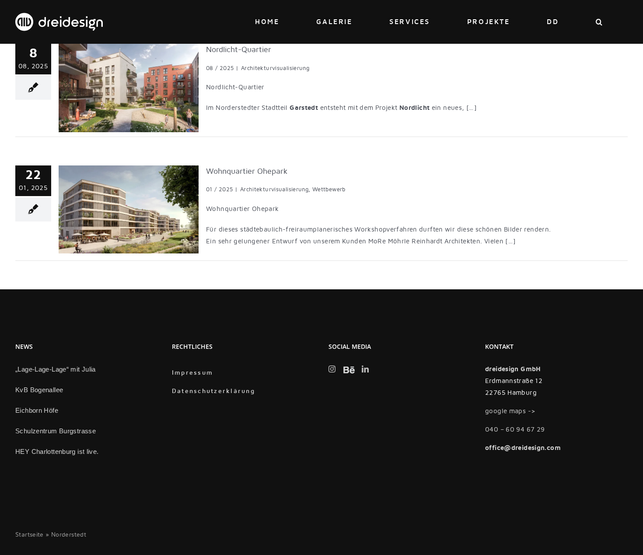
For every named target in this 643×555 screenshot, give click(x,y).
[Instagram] (331, 368)
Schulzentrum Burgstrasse (55, 431)
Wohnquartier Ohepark (246, 171)
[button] (600, 22)
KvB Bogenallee (39, 389)
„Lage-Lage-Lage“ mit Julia (55, 369)
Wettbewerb (329, 189)
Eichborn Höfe (36, 410)
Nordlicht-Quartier (238, 50)
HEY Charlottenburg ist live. (57, 451)
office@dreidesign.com (523, 447)
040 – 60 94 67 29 (515, 429)
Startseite (29, 534)
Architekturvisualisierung (275, 68)
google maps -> (510, 411)
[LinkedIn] (365, 368)
